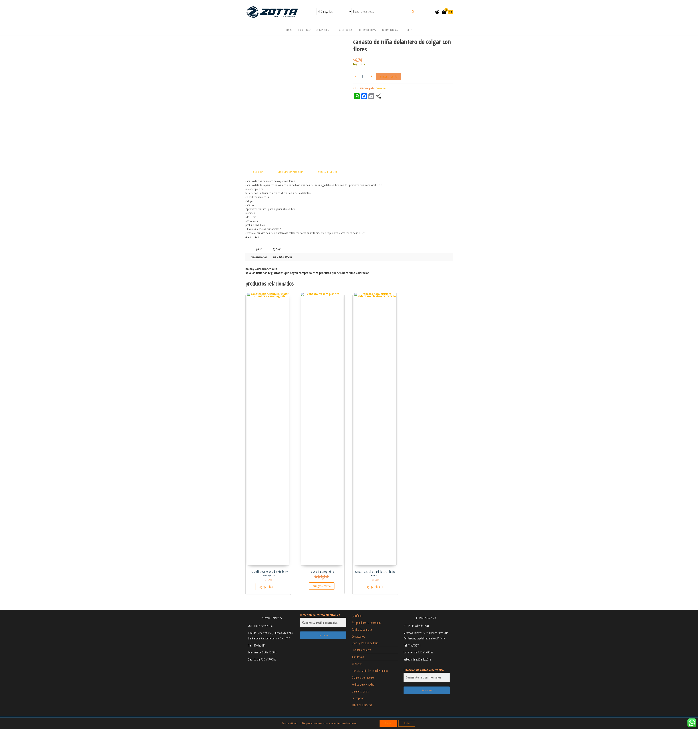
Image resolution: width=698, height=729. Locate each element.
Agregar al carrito (389, 76)
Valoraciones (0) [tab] (328, 172)
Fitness (408, 30)
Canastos (381, 88)
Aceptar (388, 723)
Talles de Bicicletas (362, 705)
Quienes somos (360, 691)
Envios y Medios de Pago (365, 643)
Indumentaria (390, 30)
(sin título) (357, 615)
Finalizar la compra (361, 650)
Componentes (324, 30)
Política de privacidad (363, 684)
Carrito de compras (362, 629)
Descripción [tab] (256, 172)
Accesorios (346, 30)
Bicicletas (304, 30)
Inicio (289, 30)
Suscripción (358, 698)
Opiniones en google (363, 677)
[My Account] (437, 11)
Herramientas (367, 30)
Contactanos (358, 636)
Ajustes (407, 723)
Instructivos (358, 657)
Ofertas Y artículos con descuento (370, 671)
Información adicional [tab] (290, 172)
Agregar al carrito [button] (268, 587)
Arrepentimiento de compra (366, 622)
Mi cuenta (357, 664)
